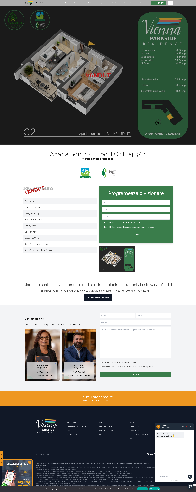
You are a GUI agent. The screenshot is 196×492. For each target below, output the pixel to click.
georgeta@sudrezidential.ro (42, 375)
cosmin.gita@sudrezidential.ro (79, 375)
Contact (146, 3)
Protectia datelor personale (139, 434)
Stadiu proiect (135, 3)
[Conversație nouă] (183, 426)
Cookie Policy (134, 430)
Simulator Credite (73, 434)
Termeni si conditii (136, 426)
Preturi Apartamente (102, 3)
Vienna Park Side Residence (76, 426)
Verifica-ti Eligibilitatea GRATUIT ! (98, 400)
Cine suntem (71, 422)
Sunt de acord (142, 489)
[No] (193, 489)
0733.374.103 (42, 371)
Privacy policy (154, 489)
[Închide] (190, 426)
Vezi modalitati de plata (98, 298)
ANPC (132, 439)
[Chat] (190, 486)
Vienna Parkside (79, 3)
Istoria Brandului (66, 3)
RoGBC (90, 3)
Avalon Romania (72, 430)
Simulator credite (98, 397)
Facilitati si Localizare (120, 3)
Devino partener (2, 458)
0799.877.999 (79, 371)
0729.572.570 (159, 3)
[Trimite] (190, 477)
